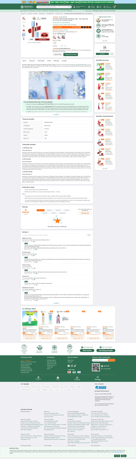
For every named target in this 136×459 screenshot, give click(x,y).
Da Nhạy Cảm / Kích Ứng (83, 437)
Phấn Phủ (70, 424)
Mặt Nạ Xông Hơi (39, 424)
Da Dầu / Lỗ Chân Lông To (74, 436)
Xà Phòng (28, 436)
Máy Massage (47, 437)
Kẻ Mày (83, 424)
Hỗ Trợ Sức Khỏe (95, 415)
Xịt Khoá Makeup (77, 424)
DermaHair (69, 10)
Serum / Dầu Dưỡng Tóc (106, 424)
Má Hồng (88, 422)
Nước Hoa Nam (54, 413)
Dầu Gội (93, 421)
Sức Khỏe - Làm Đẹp (32, 13)
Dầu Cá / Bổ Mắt (94, 416)
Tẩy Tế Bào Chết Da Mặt (50, 422)
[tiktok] (75, 366)
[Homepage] (27, 7)
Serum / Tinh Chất (61, 424)
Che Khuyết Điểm (81, 422)
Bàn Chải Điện (78, 416)
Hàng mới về (52, 10)
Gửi (89, 235)
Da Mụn (75, 437)
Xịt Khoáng (46, 426)
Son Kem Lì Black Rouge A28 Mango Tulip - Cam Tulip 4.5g (78, 13)
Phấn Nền (79, 421)
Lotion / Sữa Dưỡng (54, 426)
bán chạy (57, 10)
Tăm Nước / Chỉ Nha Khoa (82, 415)
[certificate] (105, 387)
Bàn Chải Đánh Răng (72, 413)
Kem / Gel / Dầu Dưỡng (49, 428)
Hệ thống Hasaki (106, 350)
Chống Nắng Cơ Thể (25, 439)
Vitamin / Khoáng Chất (96, 437)
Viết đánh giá (85, 213)
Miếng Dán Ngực (34, 428)
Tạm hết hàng (57, 54)
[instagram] (72, 366)
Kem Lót (69, 421)
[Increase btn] (65, 46)
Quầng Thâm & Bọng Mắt (73, 442)
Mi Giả (103, 439)
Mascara (74, 426)
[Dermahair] (58, 378)
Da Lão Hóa (70, 437)
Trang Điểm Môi (50, 13)
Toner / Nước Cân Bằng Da (50, 424)
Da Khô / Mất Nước (84, 436)
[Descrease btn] (59, 46)
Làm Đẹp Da (94, 436)
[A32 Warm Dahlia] (63, 37)
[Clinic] (38, 378)
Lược (104, 428)
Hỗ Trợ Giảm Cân (108, 436)
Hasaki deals (32, 10)
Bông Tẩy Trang (71, 429)
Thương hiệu (45, 10)
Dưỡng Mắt (57, 428)
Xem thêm (63, 51)
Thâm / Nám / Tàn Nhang (73, 441)
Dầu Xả (97, 421)
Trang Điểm (41, 13)
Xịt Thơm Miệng (71, 416)
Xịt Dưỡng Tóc (94, 426)
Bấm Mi (100, 439)
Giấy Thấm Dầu (71, 431)
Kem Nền (74, 421)
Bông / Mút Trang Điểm (26, 429)
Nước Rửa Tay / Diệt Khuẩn (27, 426)
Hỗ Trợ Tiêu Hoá (95, 413)
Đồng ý (123, 455)
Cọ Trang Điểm (79, 429)
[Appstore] (105, 366)
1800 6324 (87, 350)
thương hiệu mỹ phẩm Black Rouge (78, 64)
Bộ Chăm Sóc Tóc (104, 429)
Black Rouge (63, 17)
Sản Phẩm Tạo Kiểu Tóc (96, 428)
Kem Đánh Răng (81, 413)
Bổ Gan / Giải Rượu (104, 415)
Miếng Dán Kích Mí (95, 441)
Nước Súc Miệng (71, 415)
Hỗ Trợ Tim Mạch (103, 413)
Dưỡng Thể (23, 437)
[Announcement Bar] (68, 2)
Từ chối (117, 455)
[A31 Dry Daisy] (59, 37)
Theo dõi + (102, 53)
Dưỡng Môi (63, 428)
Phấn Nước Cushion (72, 422)
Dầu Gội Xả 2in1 (109, 421)
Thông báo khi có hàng (70, 54)
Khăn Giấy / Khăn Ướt (32, 421)
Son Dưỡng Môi (80, 426)
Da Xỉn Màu (82, 439)
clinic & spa (63, 10)
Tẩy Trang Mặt (47, 421)
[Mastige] (98, 378)
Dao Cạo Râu (37, 422)
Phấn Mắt (70, 426)
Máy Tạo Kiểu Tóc (95, 429)
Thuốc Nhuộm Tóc (102, 426)
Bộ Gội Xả (93, 422)
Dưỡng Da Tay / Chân (32, 437)
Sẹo (81, 442)
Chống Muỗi (37, 426)
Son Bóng (82, 428)
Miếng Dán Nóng (31, 424)
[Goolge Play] (105, 369)
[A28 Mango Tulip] (54, 37)
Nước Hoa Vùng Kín (48, 416)
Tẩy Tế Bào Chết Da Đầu (102, 422)
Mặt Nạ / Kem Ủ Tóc (95, 424)
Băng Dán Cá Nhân (48, 436)
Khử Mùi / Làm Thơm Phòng (27, 422)
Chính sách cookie (118, 451)
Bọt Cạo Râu (23, 424)
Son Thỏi (77, 428)
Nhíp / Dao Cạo (103, 441)
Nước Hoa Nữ (47, 413)
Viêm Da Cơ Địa (85, 442)
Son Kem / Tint (59, 13)
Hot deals (38, 10)
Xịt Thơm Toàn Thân (49, 415)
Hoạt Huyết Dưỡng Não (104, 416)
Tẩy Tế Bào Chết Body (36, 436)
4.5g (55, 42)
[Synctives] (77, 378)
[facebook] (69, 366)
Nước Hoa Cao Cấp (58, 415)
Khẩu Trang (62, 436)
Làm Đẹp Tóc (100, 436)
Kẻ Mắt (87, 424)
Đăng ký (111, 360)
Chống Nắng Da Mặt (48, 429)
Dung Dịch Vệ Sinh (25, 428)
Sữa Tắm (23, 436)
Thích (32, 241)
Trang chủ (23, 13)
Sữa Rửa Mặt (55, 421)
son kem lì (63, 64)
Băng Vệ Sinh (24, 421)
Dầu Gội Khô (102, 421)
